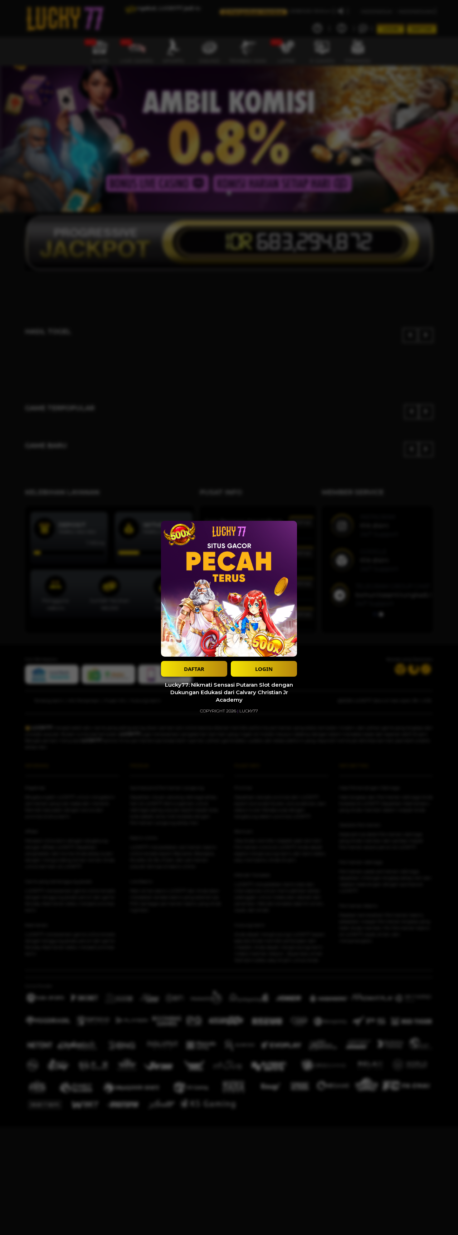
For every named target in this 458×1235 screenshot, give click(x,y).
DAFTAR (194, 668)
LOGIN (264, 668)
